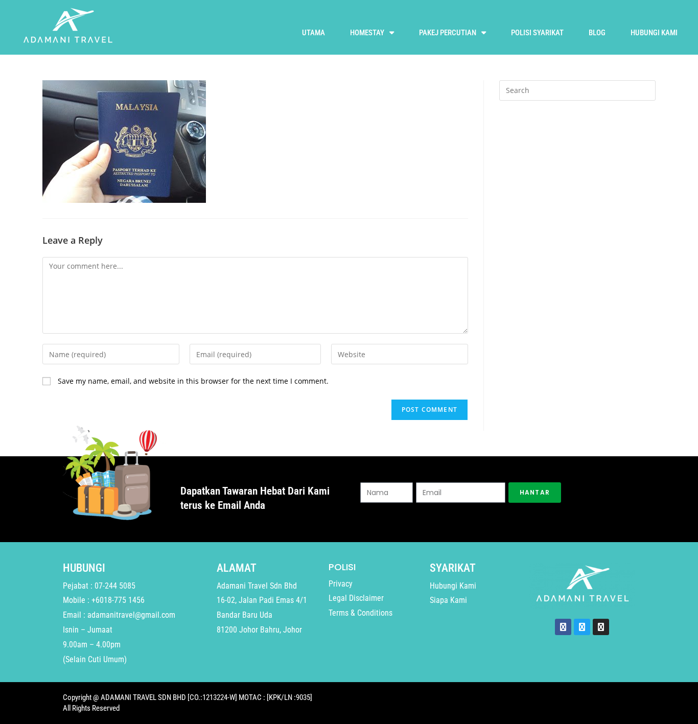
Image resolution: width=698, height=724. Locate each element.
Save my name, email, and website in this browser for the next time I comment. (193, 381)
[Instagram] (601, 627)
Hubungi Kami (654, 32)
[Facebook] (563, 627)
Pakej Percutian (447, 32)
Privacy (341, 584)
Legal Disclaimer (356, 598)
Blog (597, 32)
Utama (313, 32)
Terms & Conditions (360, 613)
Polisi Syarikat (537, 32)
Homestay (367, 32)
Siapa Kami (448, 600)
